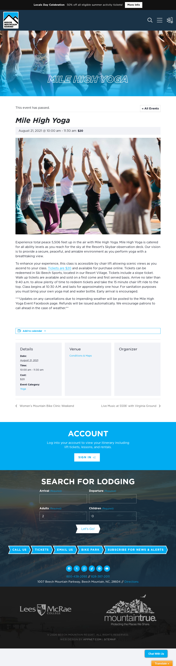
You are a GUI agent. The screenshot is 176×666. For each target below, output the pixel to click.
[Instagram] (84, 568)
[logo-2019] (11, 20)
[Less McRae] (45, 610)
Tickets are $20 (59, 268)
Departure (102, 490)
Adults (51, 508)
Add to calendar (32, 331)
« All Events (150, 108)
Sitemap (110, 639)
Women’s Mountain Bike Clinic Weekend (46, 406)
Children (101, 508)
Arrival (51, 490)
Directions (131, 581)
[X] (77, 568)
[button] (149, 20)
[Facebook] (69, 568)
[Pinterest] (99, 568)
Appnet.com (92, 639)
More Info (133, 4)
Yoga (23, 388)
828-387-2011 (100, 576)
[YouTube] (107, 568)
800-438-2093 (76, 576)
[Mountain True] (130, 610)
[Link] (159, 20)
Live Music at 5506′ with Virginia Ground (129, 406)
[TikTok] (92, 568)
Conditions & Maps (80, 355)
